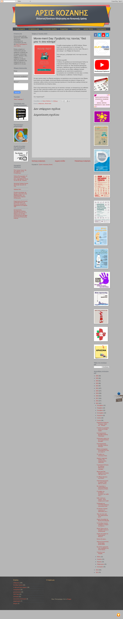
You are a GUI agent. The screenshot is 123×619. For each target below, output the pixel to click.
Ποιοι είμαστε (20, 29)
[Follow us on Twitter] (107, 35)
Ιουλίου (99, 418)
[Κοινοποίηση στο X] (66, 101)
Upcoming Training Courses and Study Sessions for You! (21, 185)
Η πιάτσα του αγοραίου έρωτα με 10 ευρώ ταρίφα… (103, 429)
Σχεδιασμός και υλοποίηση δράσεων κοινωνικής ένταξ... (103, 505)
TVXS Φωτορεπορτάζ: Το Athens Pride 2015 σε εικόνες (103, 482)
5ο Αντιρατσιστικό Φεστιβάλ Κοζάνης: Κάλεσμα (102, 445)
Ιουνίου (99, 420)
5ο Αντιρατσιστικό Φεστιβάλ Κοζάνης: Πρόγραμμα (102, 434)
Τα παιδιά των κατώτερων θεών (102, 455)
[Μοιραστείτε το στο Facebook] (67, 101)
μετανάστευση (17, 592)
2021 (97, 388)
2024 (97, 380)
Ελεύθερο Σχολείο (18, 585)
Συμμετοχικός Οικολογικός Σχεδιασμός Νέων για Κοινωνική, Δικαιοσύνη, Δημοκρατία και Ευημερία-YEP (20, 204)
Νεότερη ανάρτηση (38, 161)
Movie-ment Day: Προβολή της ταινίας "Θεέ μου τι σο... (103, 473)
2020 (97, 391)
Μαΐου (99, 556)
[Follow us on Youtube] (103, 35)
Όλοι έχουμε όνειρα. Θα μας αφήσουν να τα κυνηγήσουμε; (20, 171)
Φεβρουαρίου (100, 564)
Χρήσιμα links (17, 189)
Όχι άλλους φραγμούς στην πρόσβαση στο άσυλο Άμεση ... (103, 548)
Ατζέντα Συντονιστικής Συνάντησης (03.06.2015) (103, 543)
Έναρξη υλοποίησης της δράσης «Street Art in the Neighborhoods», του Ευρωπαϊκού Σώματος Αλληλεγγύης (20, 195)
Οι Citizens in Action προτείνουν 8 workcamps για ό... (102, 510)
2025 (97, 378)
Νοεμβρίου (100, 408)
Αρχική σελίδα (60, 161)
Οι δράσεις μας (33, 29)
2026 (97, 376)
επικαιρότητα (16, 589)
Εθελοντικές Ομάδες (50, 29)
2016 (97, 400)
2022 (97, 385)
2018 (97, 396)
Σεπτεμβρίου (100, 413)
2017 (97, 398)
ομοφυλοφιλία (16, 601)
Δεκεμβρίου (100, 405)
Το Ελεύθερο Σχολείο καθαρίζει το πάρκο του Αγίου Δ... (102, 524)
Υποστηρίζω (75, 29)
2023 (97, 383)
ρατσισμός (16, 596)
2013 (97, 572)
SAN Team (16, 594)
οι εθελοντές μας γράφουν (20, 587)
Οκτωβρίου (100, 410)
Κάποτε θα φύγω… (102, 539)
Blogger (69, 599)
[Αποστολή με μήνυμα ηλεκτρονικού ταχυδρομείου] (62, 101)
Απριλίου (99, 559)
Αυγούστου (100, 415)
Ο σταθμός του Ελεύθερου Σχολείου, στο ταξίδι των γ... (103, 493)
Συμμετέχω (64, 29)
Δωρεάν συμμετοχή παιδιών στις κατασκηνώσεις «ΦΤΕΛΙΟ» (102, 460)
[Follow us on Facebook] (95, 35)
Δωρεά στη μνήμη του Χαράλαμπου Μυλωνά (102, 535)
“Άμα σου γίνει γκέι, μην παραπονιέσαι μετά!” (102, 515)
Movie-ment (48, 103)
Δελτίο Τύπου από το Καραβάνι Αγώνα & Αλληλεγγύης (102, 530)
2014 (97, 570)
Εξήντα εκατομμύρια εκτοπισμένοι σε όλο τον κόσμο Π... (103, 450)
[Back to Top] (118, 615)
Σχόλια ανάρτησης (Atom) (45, 164)
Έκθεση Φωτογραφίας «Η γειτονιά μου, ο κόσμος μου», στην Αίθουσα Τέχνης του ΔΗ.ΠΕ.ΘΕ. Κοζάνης (21, 178)
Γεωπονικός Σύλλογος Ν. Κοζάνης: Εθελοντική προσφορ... (102, 467)
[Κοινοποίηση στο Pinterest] (69, 101)
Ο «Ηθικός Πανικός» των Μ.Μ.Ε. (102, 477)
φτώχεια (15, 603)
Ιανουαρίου (100, 566)
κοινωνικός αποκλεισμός (19, 599)
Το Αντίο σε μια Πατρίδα (101, 552)
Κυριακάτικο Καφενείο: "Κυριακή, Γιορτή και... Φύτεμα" (103, 424)
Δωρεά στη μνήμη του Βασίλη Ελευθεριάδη (103, 520)
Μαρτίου (99, 561)
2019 (97, 393)
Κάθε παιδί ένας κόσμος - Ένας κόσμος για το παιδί (102, 499)
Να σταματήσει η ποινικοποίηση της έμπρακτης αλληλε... (103, 487)
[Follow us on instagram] (99, 35)
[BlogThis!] (64, 101)
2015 (97, 403)
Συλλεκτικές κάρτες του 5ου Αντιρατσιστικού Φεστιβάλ (103, 440)
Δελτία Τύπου (88, 29)
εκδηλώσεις (41, 103)
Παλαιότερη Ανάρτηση (82, 161)
